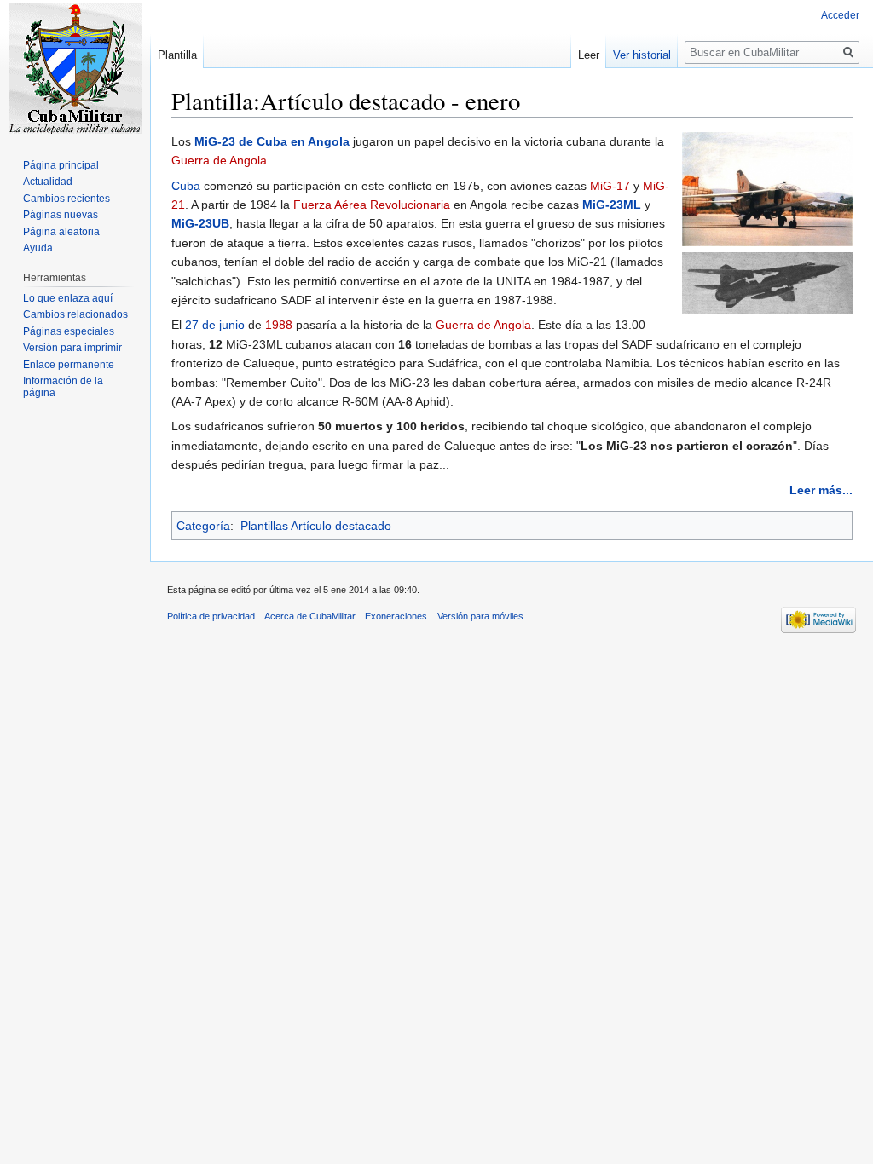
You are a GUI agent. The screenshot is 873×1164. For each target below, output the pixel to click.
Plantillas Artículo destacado (315, 526)
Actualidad (47, 181)
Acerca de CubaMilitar (310, 616)
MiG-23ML (611, 204)
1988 (278, 324)
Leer (588, 55)
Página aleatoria (61, 232)
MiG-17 (610, 186)
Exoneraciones (396, 616)
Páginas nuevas (60, 215)
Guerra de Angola (219, 160)
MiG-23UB (200, 223)
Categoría (203, 526)
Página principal (61, 165)
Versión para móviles (480, 616)
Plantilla (177, 55)
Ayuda (38, 248)
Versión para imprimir (72, 348)
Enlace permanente (68, 365)
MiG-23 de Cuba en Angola (272, 141)
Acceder (840, 15)
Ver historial (642, 55)
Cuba (185, 186)
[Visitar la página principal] (75, 68)
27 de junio (215, 324)
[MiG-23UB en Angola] (767, 188)
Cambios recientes (66, 199)
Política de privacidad (211, 616)
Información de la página (63, 387)
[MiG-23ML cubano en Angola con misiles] (767, 282)
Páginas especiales (68, 331)
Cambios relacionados (75, 314)
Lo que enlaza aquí (68, 298)
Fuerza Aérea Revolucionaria (371, 204)
